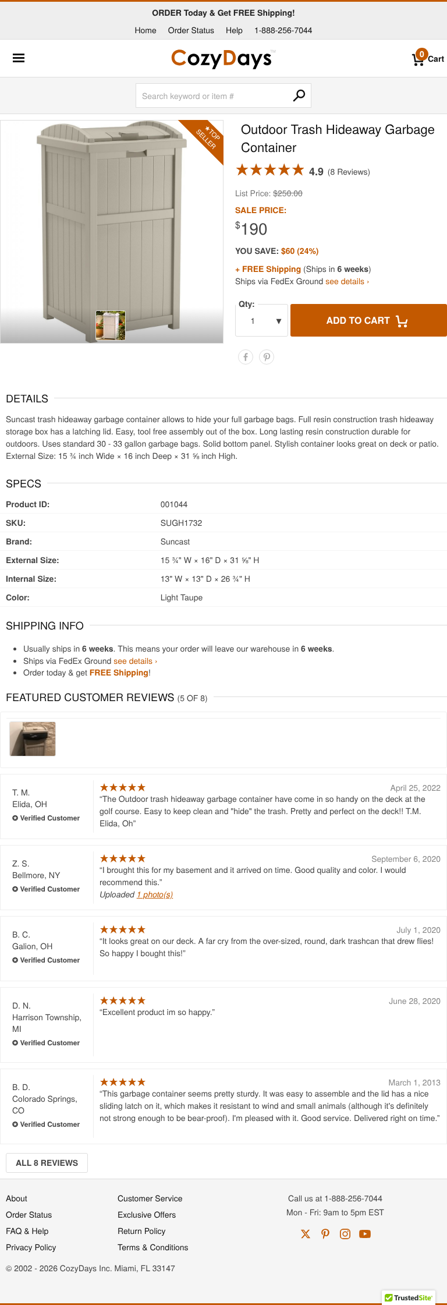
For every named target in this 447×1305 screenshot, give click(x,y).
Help (234, 30)
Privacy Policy (31, 1247)
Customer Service (150, 1198)
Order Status (191, 30)
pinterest (325, 1234)
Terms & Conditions (153, 1247)
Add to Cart (359, 320)
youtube (365, 1234)
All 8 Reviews (47, 1163)
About (16, 1198)
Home (145, 30)
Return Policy (142, 1230)
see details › (347, 281)
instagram (345, 1234)
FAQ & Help (27, 1230)
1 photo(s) (155, 894)
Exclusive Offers (147, 1214)
